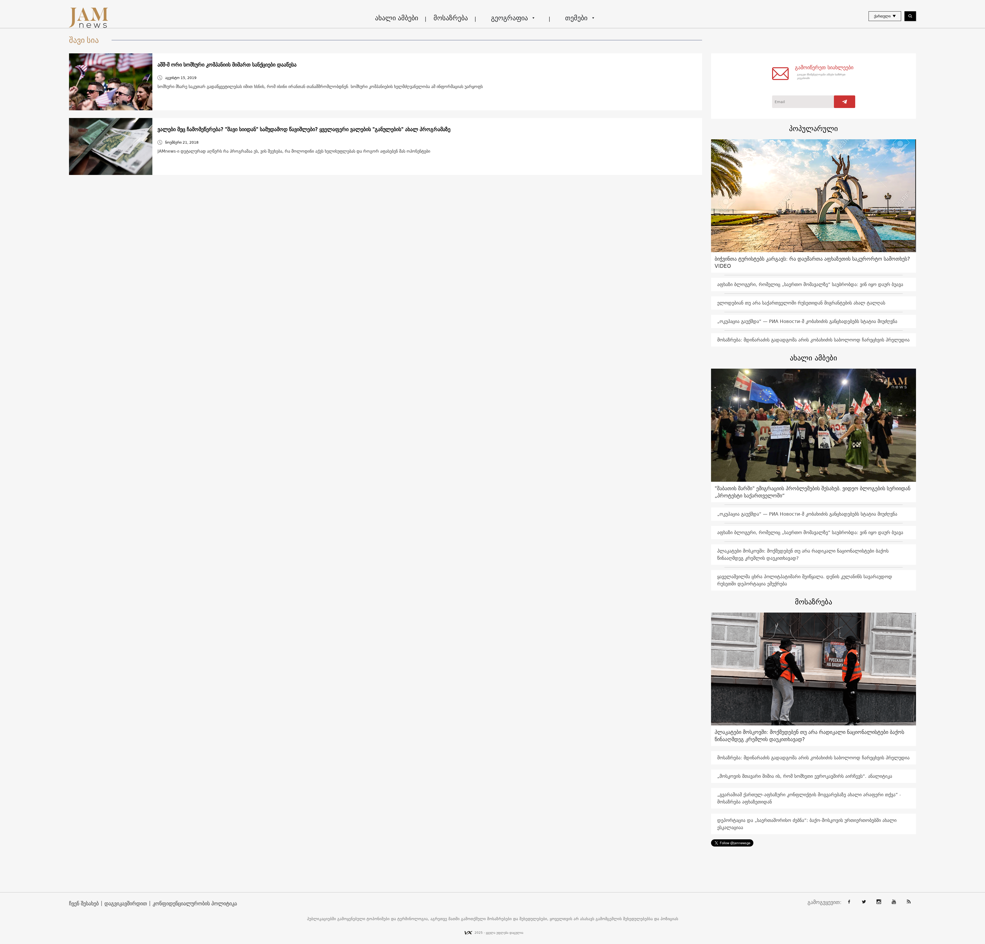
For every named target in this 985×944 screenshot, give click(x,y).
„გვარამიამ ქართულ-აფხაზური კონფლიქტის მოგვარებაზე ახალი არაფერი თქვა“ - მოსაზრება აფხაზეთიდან (809, 798)
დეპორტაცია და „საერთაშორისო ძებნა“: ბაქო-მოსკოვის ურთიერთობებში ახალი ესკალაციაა (807, 823)
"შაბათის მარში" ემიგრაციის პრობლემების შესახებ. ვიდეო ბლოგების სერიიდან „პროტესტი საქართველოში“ (812, 492)
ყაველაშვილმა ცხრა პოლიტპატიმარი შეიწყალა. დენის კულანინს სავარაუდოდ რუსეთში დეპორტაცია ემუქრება (804, 580)
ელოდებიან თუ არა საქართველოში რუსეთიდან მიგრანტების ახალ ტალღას (801, 303)
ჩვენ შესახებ (84, 903)
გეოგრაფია (509, 18)
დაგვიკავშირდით (125, 903)
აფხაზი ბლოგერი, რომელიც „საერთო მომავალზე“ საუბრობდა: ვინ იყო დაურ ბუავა (810, 284)
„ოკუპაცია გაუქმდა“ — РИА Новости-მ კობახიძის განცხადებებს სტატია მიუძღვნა (807, 321)
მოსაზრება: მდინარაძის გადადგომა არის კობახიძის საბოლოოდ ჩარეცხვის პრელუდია (813, 340)
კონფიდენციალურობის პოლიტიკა (195, 903)
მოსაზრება (451, 18)
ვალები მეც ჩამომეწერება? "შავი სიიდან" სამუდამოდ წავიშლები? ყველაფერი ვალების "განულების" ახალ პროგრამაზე (303, 129)
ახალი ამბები (396, 18)
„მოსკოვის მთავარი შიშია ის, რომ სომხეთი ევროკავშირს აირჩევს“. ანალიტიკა (804, 776)
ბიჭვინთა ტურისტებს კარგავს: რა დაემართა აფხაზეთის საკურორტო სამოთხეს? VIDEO (812, 262)
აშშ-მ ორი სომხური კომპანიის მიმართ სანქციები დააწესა (227, 64)
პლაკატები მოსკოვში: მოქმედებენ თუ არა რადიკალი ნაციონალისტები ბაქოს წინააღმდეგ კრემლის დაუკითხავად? (803, 554)
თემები (576, 18)
